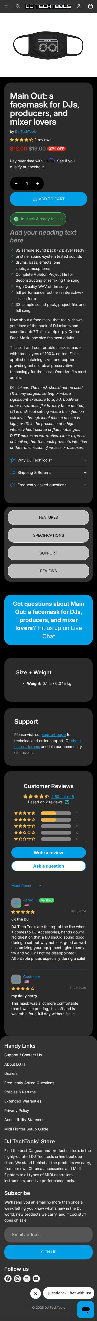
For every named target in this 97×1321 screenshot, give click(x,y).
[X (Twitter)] (26, 1278)
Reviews (48, 570)
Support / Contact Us (23, 1054)
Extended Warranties (22, 1101)
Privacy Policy (16, 1110)
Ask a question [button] (48, 866)
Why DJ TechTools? (35, 460)
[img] (22, 912)
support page (54, 734)
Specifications (48, 535)
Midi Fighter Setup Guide (26, 1129)
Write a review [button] (48, 852)
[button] (22, 139)
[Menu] (6, 6)
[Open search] (18, 6)
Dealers (11, 1073)
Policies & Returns (20, 1092)
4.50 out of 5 (62, 796)
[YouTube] (36, 1278)
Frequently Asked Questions (29, 1082)
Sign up (48, 1252)
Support (48, 553)
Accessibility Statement (25, 1119)
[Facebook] (8, 1278)
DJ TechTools (26, 132)
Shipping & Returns (34, 472)
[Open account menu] (79, 6)
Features (48, 517)
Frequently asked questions (42, 484)
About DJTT (15, 1064)
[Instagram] (17, 1278)
